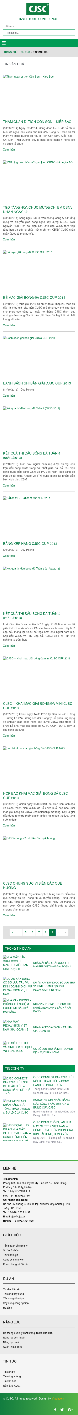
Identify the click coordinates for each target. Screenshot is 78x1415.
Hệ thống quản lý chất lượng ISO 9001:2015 (28, 1333)
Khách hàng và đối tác (15, 1264)
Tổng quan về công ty (15, 1245)
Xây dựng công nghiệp (16, 1303)
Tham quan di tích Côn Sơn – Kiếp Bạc (37, 122)
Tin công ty (14, 1068)
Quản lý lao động (12, 1346)
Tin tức (25, 52)
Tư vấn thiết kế (11, 1289)
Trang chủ (10, 52)
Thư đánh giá (10, 1255)
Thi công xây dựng (13, 1293)
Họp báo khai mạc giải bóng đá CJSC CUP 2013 (35, 795)
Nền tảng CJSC (12, 1385)
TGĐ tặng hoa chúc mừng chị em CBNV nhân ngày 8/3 (38, 209)
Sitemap (10, 26)
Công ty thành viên (13, 1259)
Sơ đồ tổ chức (11, 1250)
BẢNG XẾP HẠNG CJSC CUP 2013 (30, 543)
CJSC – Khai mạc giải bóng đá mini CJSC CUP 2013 (37, 705)
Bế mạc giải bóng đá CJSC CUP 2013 (34, 297)
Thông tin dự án (18, 948)
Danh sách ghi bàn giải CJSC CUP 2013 (37, 383)
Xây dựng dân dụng (14, 1298)
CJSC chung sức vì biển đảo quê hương (32, 885)
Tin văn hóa (9, 1381)
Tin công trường (12, 1376)
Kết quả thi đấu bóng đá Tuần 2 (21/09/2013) (31, 616)
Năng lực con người (14, 1337)
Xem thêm (9, 149)
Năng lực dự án (11, 1342)
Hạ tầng (7, 1307)
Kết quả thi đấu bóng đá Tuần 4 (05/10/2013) (31, 455)
